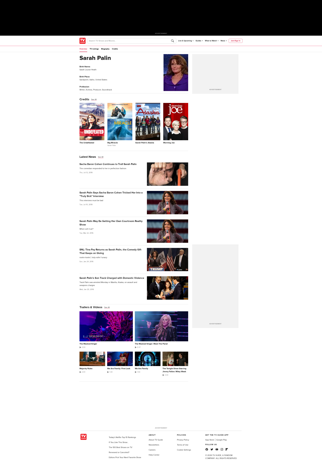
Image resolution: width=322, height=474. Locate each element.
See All (94, 99)
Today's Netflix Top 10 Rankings (122, 437)
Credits (115, 49)
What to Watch (211, 41)
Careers (152, 450)
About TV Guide (156, 440)
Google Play (221, 440)
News (223, 41)
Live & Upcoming (185, 41)
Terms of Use (182, 445)
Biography (105, 49)
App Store (209, 440)
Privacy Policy (183, 440)
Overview (83, 49)
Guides (198, 41)
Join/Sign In (235, 41)
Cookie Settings (184, 450)
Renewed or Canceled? (119, 452)
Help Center (154, 455)
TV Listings (94, 49)
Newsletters (154, 445)
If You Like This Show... (119, 442)
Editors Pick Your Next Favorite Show (125, 457)
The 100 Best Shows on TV (120, 447)
